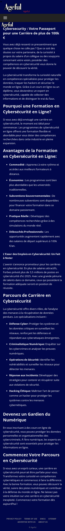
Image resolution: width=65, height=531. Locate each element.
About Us (43, 522)
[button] (5, 18)
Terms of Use (30, 519)
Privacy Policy (13, 519)
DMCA (43, 519)
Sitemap (52, 519)
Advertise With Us (27, 522)
